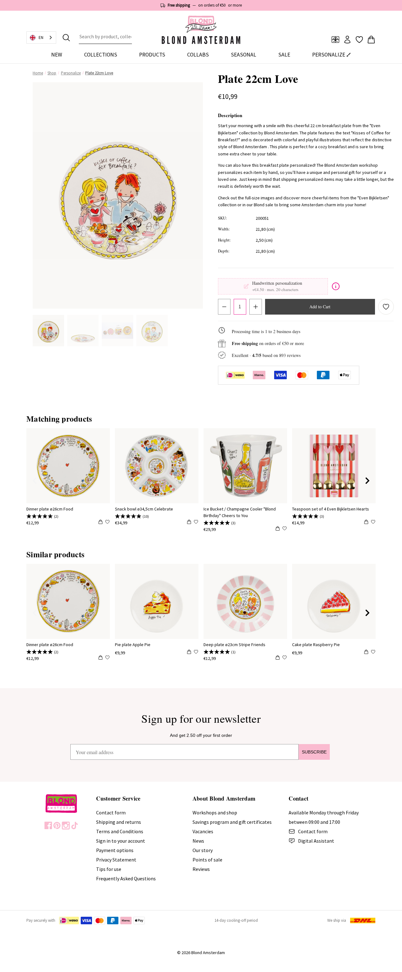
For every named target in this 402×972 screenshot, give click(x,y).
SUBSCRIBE (314, 751)
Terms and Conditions (119, 831)
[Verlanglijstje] (359, 39)
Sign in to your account (120, 841)
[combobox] (105, 37)
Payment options (114, 850)
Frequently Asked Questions (126, 878)
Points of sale (207, 859)
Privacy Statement (116, 859)
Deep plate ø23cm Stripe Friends (234, 644)
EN (41, 37)
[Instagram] (66, 825)
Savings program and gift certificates (232, 822)
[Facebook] (48, 825)
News (198, 841)
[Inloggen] (347, 39)
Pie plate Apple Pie (132, 644)
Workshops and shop (215, 812)
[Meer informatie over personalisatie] (335, 286)
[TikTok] (75, 825)
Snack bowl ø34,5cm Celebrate (144, 509)
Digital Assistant (316, 841)
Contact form (111, 812)
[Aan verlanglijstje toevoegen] (386, 307)
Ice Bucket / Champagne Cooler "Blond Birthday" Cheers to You (240, 512)
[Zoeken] (66, 37)
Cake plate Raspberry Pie (316, 644)
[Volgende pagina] (367, 480)
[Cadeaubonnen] (335, 39)
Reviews (201, 869)
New (56, 54)
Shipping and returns (118, 822)
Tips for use (108, 869)
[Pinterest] (57, 825)
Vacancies (203, 831)
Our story (203, 850)
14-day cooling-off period (236, 920)
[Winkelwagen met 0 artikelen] (371, 39)
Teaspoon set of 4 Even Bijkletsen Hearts (330, 509)
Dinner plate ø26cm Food (49, 509)
